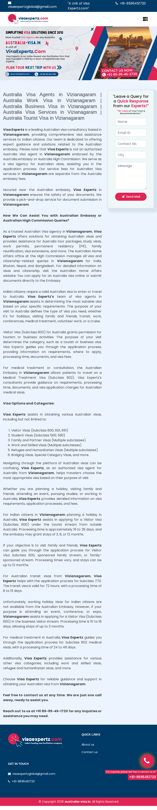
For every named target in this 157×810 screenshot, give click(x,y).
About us (88, 744)
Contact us (90, 752)
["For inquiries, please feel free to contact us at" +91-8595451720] (147, 760)
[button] (12, 53)
